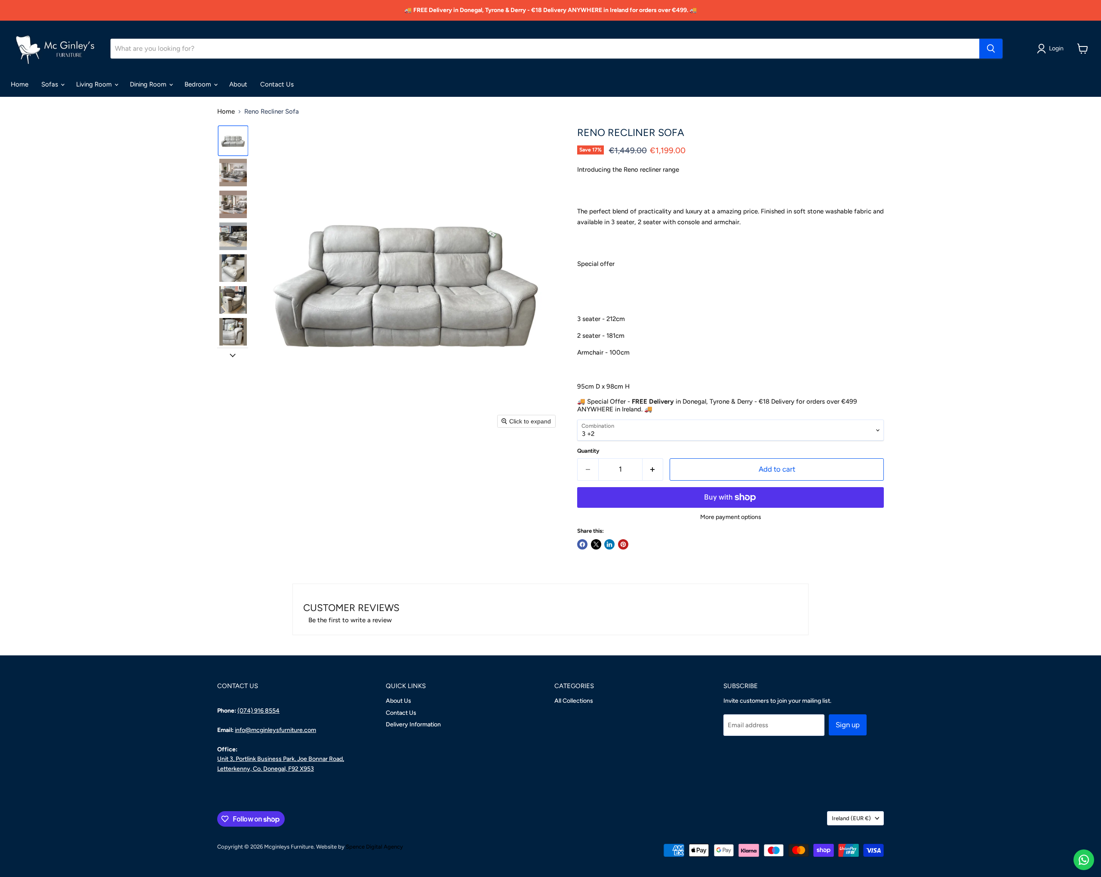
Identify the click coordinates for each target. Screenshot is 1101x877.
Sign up (848, 724)
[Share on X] (596, 544)
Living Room (95, 84)
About (238, 84)
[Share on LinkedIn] (609, 544)
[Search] (991, 49)
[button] (1052, 48)
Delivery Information (413, 724)
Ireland (851, 818)
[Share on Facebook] (582, 544)
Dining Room (149, 84)
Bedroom (199, 84)
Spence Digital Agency (374, 846)
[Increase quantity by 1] (653, 469)
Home (19, 84)
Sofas (50, 84)
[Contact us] (1083, 859)
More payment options (730, 517)
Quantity (588, 451)
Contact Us (277, 84)
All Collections (573, 700)
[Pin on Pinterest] (623, 544)
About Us (398, 700)
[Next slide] (232, 354)
